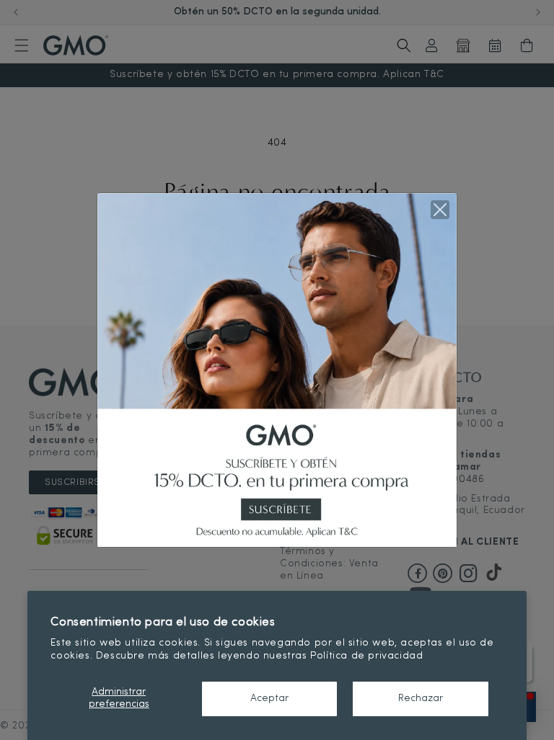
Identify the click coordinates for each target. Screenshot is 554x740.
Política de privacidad (366, 656)
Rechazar (420, 698)
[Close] (440, 209)
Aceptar (269, 698)
